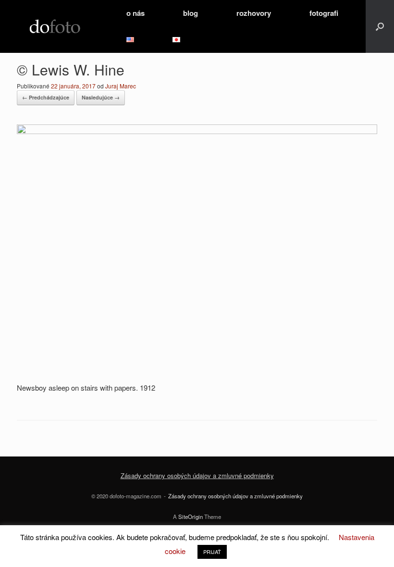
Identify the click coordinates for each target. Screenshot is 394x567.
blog (190, 13)
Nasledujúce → (101, 97)
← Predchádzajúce (45, 97)
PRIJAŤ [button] (212, 551)
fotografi (323, 13)
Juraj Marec (120, 86)
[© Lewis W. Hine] (197, 131)
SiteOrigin (190, 516)
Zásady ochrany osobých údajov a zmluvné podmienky (197, 475)
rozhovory (253, 13)
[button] (380, 26)
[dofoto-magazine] (55, 27)
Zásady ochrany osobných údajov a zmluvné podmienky (235, 496)
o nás (135, 13)
